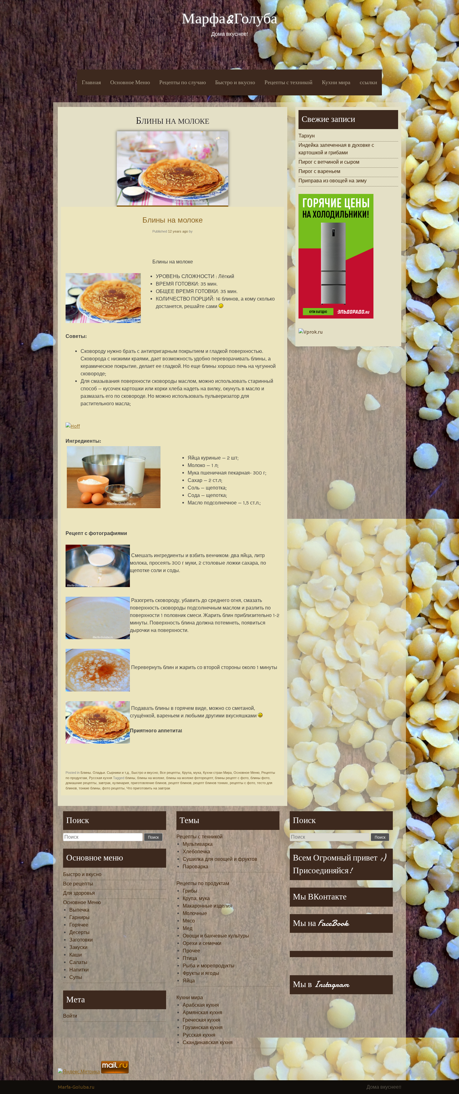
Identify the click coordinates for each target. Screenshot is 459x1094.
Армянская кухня (202, 1012)
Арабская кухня (201, 1005)
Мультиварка (198, 844)
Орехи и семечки (202, 943)
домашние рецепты (81, 783)
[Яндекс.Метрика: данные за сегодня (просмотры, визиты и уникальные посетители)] (79, 1072)
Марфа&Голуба (229, 18)
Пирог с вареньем (319, 171)
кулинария (120, 783)
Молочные (195, 913)
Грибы (190, 891)
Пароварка (195, 867)
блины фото (259, 778)
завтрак (104, 783)
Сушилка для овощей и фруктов (220, 859)
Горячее (78, 925)
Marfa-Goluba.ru (76, 1087)
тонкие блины (89, 788)
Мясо (189, 921)
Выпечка (79, 910)
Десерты (79, 932)
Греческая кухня (201, 1020)
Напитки (79, 970)
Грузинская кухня (203, 1027)
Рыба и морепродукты (208, 966)
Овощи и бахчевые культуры (216, 936)
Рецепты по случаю (182, 82)
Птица (190, 958)
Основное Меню (130, 82)
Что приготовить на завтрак (148, 788)
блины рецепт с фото (232, 778)
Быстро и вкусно (235, 82)
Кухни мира (336, 82)
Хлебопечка (196, 852)
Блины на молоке (172, 220)
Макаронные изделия (207, 906)
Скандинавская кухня (208, 1042)
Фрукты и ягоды (201, 973)
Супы (75, 977)
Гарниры (79, 917)
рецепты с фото (242, 783)
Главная (91, 82)
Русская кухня (100, 778)
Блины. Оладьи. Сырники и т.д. (105, 772)
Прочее (191, 951)
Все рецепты (170, 772)
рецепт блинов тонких (210, 783)
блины (130, 778)
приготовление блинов (148, 783)
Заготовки (81, 940)
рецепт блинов (179, 783)
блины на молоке (150, 778)
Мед (187, 928)
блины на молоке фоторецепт (189, 778)
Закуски (78, 947)
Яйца (189, 981)
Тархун (307, 136)
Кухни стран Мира (217, 772)
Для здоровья (79, 893)
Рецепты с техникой (288, 82)
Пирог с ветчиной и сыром (329, 162)
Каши (75, 955)
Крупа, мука (191, 772)
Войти (70, 1016)
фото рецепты (113, 788)
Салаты (78, 962)
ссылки (368, 82)
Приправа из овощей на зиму (333, 181)
